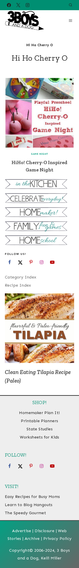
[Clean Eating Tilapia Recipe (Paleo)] (39, 328)
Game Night (39, 153)
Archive (32, 538)
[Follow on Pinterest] (31, 262)
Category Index (20, 277)
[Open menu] (70, 20)
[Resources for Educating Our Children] (39, 241)
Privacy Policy (57, 538)
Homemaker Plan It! (39, 412)
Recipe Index (18, 285)
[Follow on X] (20, 262)
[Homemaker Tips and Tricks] (39, 213)
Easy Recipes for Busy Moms (32, 496)
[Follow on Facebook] (9, 262)
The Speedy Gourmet (25, 512)
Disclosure (44, 530)
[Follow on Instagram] (41, 262)
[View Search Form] (70, 5)
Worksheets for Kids (39, 437)
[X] (18, 5)
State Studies (39, 429)
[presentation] (39, 113)
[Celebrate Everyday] (39, 199)
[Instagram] (27, 5)
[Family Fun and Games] (39, 227)
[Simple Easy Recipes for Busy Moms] (39, 185)
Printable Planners (39, 420)
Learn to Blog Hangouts (28, 504)
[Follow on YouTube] (52, 262)
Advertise (21, 530)
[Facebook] (9, 5)
